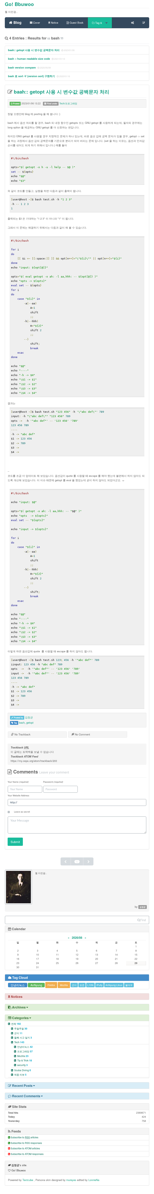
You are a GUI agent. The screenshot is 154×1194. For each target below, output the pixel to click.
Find (143, 920)
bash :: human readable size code (29, 59)
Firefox (51, 985)
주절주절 (20, 1028)
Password (53, 781)
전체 (16, 1023)
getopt (29, 722)
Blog (16, 22)
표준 (82, 985)
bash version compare (22, 67)
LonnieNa (93, 1180)
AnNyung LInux (113, 985)
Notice (54, 22)
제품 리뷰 (20, 1074)
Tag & (98, 23)
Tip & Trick (24, 1060)
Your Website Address (18, 795)
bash (22, 722)
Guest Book (76, 22)
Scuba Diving (22, 1070)
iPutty (99, 985)
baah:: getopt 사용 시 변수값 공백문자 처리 (34, 50)
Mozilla (64, 985)
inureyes (71, 1180)
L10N (90, 985)
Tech (19, 1042)
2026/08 (77, 938)
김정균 (29, 717)
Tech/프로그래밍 (68, 103)
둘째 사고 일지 (23, 1037)
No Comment (82, 734)
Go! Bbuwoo (19, 4)
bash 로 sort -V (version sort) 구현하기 (31, 76)
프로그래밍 (25, 1051)
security (22, 1065)
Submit (15, 842)
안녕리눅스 (18, 985)
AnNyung (36, 985)
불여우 (129, 985)
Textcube (28, 1180)
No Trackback (22, 734)
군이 (74, 985)
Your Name (18, 781)
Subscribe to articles (24, 1137)
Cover (36, 22)
